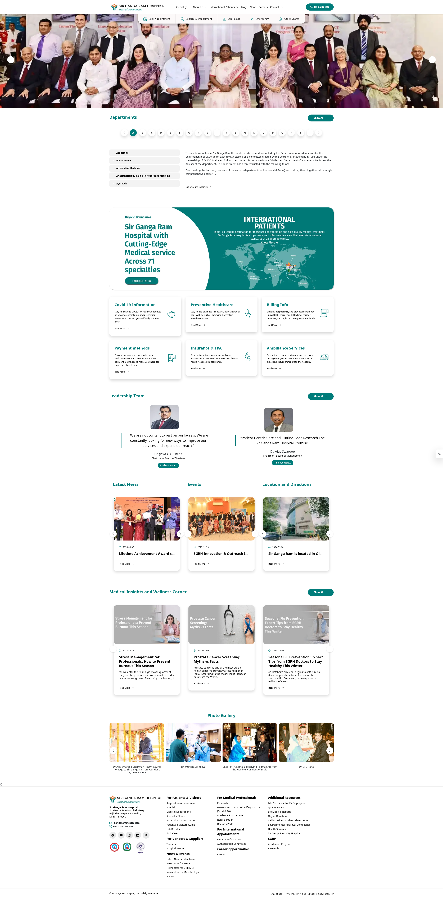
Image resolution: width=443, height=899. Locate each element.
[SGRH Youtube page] (121, 835)
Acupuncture (123, 160)
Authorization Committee (231, 843)
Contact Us (276, 7)
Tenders (171, 844)
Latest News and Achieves (181, 859)
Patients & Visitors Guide (180, 824)
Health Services (277, 829)
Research (222, 803)
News (253, 7)
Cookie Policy (308, 893)
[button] (10, 59)
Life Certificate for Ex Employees (286, 803)
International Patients (222, 7)
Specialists (172, 807)
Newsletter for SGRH (178, 863)
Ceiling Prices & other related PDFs (288, 820)
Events (194, 484)
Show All (319, 117)
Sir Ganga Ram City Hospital (284, 833)
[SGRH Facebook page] (112, 835)
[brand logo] (137, 7)
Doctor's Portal (225, 824)
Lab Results (173, 829)
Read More (122, 328)
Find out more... (169, 466)
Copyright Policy (326, 893)
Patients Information (229, 839)
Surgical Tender (175, 848)
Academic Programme (230, 815)
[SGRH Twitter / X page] (146, 835)
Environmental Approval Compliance (289, 824)
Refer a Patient (225, 819)
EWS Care (172, 833)
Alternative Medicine (128, 168)
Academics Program (279, 844)
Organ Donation (277, 816)
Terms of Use (275, 893)
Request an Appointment (181, 803)
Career (221, 854)
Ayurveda (121, 183)
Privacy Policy (292, 893)
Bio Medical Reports (279, 811)
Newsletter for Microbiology (182, 872)
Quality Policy (276, 807)
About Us (198, 7)
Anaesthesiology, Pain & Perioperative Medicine (143, 175)
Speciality (181, 7)
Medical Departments (179, 811)
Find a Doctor (321, 6)
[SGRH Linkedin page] (137, 835)
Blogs (244, 7)
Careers (263, 7)
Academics (122, 152)
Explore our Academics (197, 186)
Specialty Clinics (175, 816)
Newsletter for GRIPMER (180, 867)
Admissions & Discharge (180, 820)
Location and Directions (286, 484)
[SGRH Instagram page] (129, 835)
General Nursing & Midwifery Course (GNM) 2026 (238, 809)
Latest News (125, 484)
